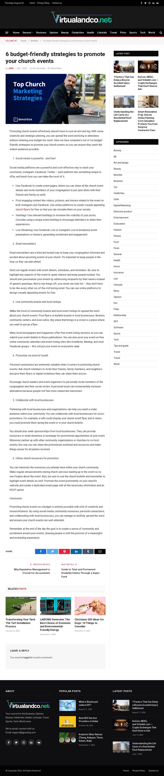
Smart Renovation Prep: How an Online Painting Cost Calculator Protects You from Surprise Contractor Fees (148, 120)
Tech (142, 32)
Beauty (65, 32)
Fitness (117, 236)
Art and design (121, 162)
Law (116, 278)
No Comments (39, 68)
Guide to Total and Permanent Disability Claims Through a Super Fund (80, 573)
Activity (117, 150)
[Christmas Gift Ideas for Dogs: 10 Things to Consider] (90, 606)
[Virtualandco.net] (82, 17)
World (151, 32)
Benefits (118, 175)
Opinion (54, 32)
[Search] (160, 32)
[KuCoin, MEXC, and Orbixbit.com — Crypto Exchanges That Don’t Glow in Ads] (148, 67)
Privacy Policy (43, 3)
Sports (133, 32)
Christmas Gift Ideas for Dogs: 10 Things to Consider (89, 623)
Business (41, 32)
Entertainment (121, 217)
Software (118, 327)
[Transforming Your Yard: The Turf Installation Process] (21, 606)
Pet (115, 303)
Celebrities (78, 32)
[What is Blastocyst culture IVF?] (67, 705)
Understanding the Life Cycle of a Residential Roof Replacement (124, 116)
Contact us (57, 3)
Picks (123, 32)
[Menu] (6, 32)
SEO (116, 321)
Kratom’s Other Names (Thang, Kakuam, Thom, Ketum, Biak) (91, 737)
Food (116, 242)
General (27, 32)
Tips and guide (121, 345)
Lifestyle (102, 32)
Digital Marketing (122, 205)
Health (90, 32)
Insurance (119, 272)
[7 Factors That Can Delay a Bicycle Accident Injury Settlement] (124, 67)
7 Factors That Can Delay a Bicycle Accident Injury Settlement (124, 81)
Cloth (116, 199)
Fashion (118, 230)
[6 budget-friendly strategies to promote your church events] (56, 99)
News (116, 291)
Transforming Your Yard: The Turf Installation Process (20, 623)
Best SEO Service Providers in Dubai (88, 720)
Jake (11, 68)
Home (32, 3)
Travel (113, 32)
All (115, 156)
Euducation (119, 223)
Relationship (120, 315)
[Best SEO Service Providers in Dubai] (67, 721)
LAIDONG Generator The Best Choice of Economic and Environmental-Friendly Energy (55, 624)
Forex (116, 248)
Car (115, 187)
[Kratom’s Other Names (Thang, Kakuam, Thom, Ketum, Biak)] (67, 738)
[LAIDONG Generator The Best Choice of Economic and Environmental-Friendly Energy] (55, 606)
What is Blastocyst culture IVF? (88, 703)
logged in (28, 657)
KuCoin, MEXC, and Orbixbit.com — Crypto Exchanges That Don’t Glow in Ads (148, 83)
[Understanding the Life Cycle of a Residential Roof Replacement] (124, 102)
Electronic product (123, 211)
